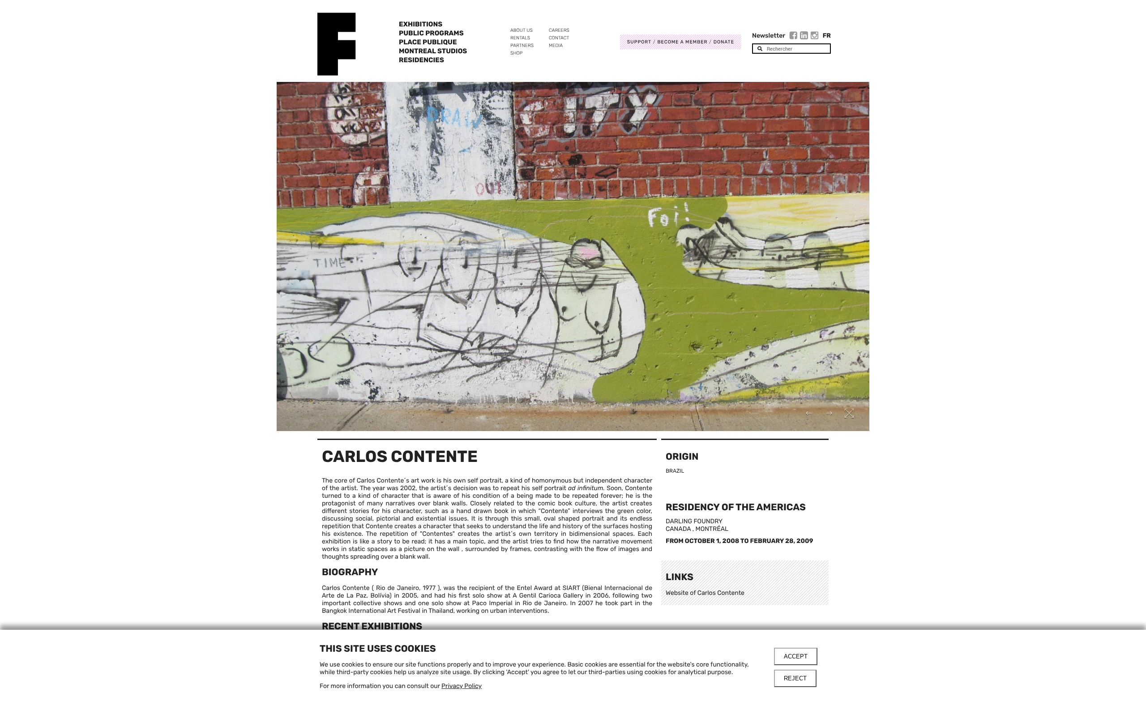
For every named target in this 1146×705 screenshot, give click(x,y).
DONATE (724, 42)
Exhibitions (420, 24)
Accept (796, 656)
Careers (559, 30)
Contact (559, 38)
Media (556, 45)
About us (521, 30)
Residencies (421, 60)
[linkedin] (805, 36)
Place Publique (428, 42)
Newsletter (768, 35)
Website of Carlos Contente (705, 593)
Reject (795, 678)
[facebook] (794, 36)
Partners (522, 45)
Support (639, 42)
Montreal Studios (433, 51)
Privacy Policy (461, 686)
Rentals (520, 38)
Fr (827, 35)
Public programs (431, 33)
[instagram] (814, 36)
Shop (516, 53)
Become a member (682, 42)
